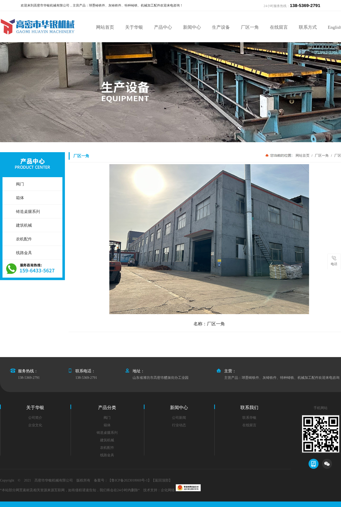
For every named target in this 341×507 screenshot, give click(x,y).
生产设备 (221, 27)
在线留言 (279, 27)
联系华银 (249, 418)
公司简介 (35, 418)
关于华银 (134, 27)
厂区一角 (250, 27)
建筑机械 (107, 440)
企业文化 (35, 425)
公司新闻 (179, 418)
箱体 (107, 425)
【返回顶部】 (161, 480)
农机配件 (107, 448)
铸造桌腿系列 (107, 433)
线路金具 (107, 455)
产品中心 (163, 27)
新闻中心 (192, 27)
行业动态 (179, 425)
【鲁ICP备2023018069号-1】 (129, 480)
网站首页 (105, 27)
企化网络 (168, 490)
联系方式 (308, 27)
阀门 (107, 418)
